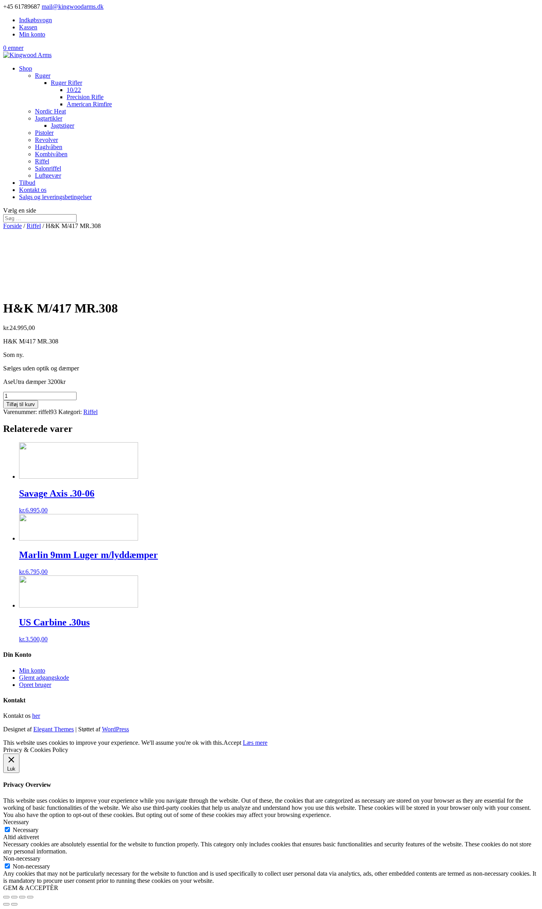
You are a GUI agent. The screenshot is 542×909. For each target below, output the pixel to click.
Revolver (46, 139)
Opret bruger (35, 684)
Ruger (42, 75)
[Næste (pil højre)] (14, 904)
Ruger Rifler (66, 82)
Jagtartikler (48, 118)
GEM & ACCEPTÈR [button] (30, 887)
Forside (12, 225)
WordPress (115, 729)
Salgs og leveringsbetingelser (55, 197)
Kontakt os (32, 189)
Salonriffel (48, 168)
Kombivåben (51, 154)
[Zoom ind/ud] (30, 897)
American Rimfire (89, 104)
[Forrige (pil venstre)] (6, 904)
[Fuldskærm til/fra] (22, 897)
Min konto (32, 34)
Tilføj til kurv (20, 404)
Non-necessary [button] (21, 858)
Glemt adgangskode (44, 677)
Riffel (42, 161)
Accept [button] (232, 742)
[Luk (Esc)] (6, 897)
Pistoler (44, 132)
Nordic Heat (50, 111)
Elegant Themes (53, 729)
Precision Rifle (85, 97)
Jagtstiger (62, 125)
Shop (25, 68)
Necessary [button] (16, 822)
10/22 (74, 89)
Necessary (25, 830)
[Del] (14, 897)
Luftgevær (48, 175)
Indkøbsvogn (35, 20)
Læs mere (255, 742)
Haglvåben (48, 147)
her (36, 715)
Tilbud (27, 182)
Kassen (28, 27)
